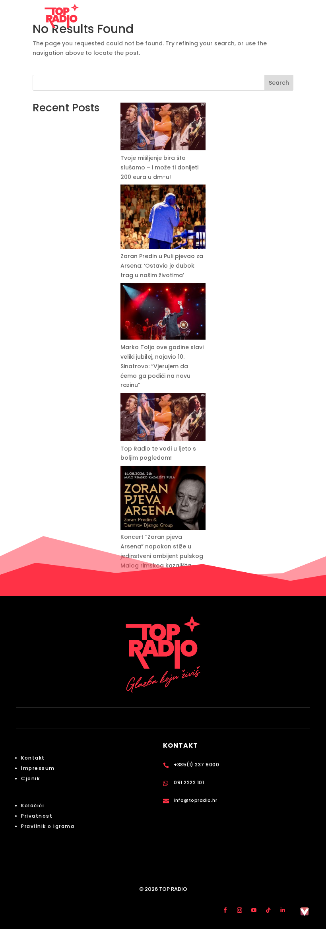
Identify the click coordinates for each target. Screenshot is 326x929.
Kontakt (33, 757)
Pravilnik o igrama (47, 826)
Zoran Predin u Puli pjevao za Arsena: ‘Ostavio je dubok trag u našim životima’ (161, 265)
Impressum (38, 768)
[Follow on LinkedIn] (282, 910)
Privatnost (36, 815)
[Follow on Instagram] (239, 910)
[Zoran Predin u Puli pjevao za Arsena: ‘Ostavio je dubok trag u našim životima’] (163, 218)
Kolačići (32, 805)
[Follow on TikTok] (268, 910)
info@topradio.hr (195, 800)
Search (279, 83)
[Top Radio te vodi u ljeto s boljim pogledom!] (163, 418)
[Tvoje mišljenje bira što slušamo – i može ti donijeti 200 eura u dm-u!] (163, 128)
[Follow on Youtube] (253, 910)
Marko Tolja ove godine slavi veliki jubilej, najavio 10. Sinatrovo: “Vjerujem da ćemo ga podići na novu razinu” (162, 366)
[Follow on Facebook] (225, 910)
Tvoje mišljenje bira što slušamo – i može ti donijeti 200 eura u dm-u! (159, 167)
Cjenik (30, 778)
